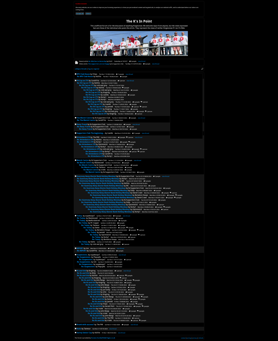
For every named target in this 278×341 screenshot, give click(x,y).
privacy (195, 338)
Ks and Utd (81, 271)
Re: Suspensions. (84, 257)
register (96, 69)
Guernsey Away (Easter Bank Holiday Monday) (96, 176)
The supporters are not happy (99, 64)
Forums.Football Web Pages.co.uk (103, 338)
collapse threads (81, 69)
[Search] (202, 69)
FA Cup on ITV (82, 81)
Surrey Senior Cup (84, 333)
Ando (79, 329)
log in (90, 69)
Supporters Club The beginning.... (91, 133)
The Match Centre (84, 118)
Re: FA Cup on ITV (84, 83)
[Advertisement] (186, 106)
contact (183, 338)
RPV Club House (83, 74)
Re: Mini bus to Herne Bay (98, 61)
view (141, 61)
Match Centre (83, 160)
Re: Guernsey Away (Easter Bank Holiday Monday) (98, 179)
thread (129, 74)
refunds (201, 338)
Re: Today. (81, 218)
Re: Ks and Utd (83, 273)
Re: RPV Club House (85, 76)
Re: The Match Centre (86, 120)
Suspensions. (82, 255)
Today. (79, 216)
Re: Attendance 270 (85, 140)
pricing (189, 338)
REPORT (80, 248)
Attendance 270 (83, 137)
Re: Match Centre (84, 163)
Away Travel (82, 124)
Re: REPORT (81, 251)
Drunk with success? (85, 325)
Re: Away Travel (83, 127)
